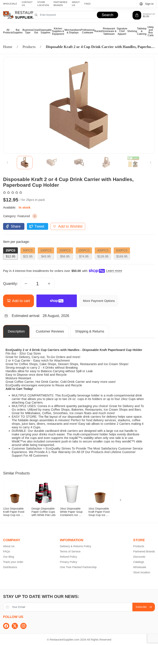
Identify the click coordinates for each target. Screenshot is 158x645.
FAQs (87, 3)
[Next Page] (150, 162)
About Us (76, 3)
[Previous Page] (7, 162)
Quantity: (10, 283)
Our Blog (8, 556)
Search (107, 15)
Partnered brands (60, 3)
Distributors (10, 567)
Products (29, 47)
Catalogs (138, 562)
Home (7, 47)
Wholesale (10, 3)
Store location (141, 572)
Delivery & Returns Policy (75, 546)
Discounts (139, 556)
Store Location (43, 3)
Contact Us (27, 3)
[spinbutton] (37, 283)
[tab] (24, 162)
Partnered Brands (144, 551)
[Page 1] (25, 162)
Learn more (114, 270)
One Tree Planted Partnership (78, 567)
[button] (34, 216)
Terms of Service (70, 551)
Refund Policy (68, 556)
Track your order (13, 562)
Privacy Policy (68, 562)
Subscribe (141, 607)
